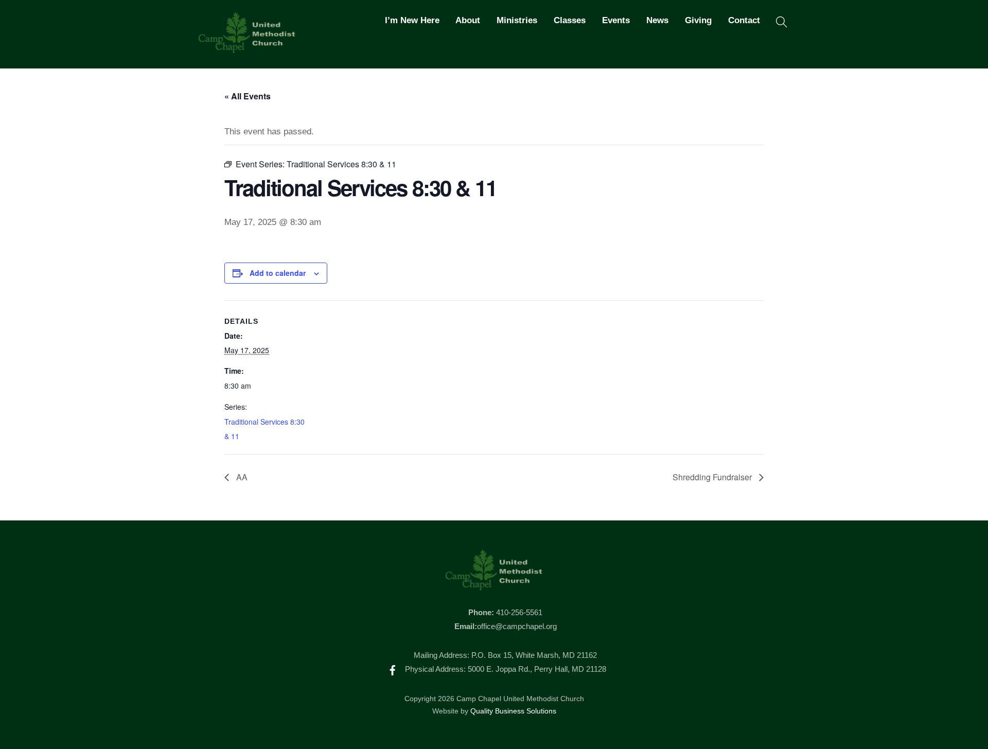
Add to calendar (278, 273)
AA (241, 477)
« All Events (247, 96)
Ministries (517, 20)
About (467, 20)
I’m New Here (412, 20)
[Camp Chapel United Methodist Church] (247, 48)
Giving (698, 20)
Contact (744, 20)
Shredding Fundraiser (713, 477)
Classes (570, 20)
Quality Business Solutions (513, 711)
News (657, 20)
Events (616, 20)
